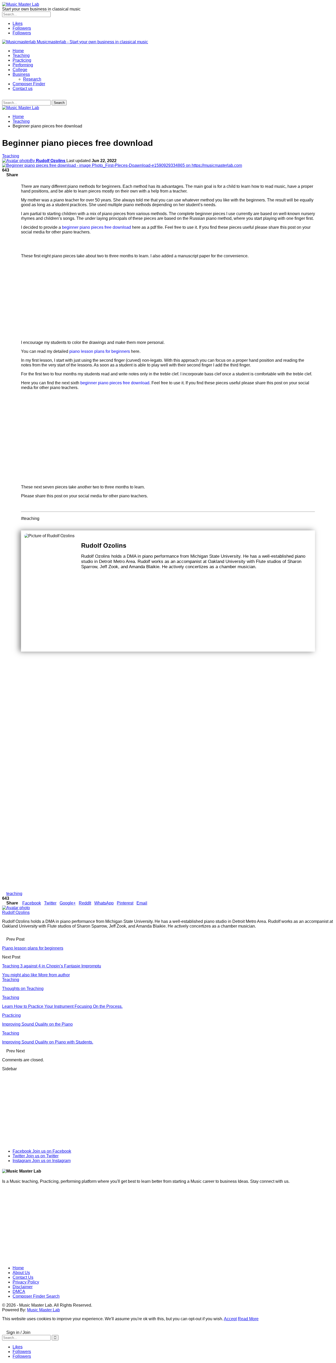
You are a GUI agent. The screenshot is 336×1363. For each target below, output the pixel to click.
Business (21, 74)
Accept (230, 1319)
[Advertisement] (168, 299)
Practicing (22, 60)
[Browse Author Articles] (16, 908)
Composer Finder (29, 84)
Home (18, 51)
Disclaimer (23, 1287)
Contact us (23, 88)
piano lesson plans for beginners (99, 351)
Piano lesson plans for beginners (32, 948)
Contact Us (23, 1277)
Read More (248, 1319)
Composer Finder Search (36, 1296)
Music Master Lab (43, 1310)
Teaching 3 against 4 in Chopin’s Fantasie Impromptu (51, 966)
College (20, 69)
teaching (14, 893)
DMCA (19, 1291)
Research (32, 79)
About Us (21, 1272)
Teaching (21, 55)
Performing (23, 65)
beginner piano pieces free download (97, 227)
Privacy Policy (26, 1282)
